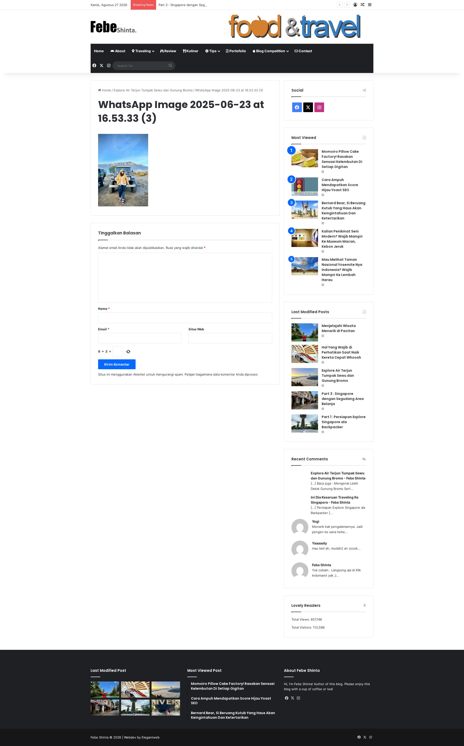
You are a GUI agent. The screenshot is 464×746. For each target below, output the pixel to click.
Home (99, 51)
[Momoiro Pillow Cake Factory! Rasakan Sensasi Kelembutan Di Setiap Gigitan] (304, 158)
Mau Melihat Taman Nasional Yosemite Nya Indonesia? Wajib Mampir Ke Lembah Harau (342, 269)
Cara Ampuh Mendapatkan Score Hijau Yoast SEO (340, 184)
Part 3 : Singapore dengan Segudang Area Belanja (196, 5)
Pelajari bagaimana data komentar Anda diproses (221, 374)
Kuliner (192, 51)
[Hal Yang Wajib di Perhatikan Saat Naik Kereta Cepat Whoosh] (304, 354)
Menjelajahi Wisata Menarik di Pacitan (339, 328)
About (119, 51)
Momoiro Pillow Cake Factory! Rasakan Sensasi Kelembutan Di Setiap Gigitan (342, 159)
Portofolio (237, 51)
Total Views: (301, 619)
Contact (305, 51)
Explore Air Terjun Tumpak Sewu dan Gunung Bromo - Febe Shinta (338, 475)
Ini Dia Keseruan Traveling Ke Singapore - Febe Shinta (334, 499)
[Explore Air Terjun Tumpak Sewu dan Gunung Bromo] (304, 377)
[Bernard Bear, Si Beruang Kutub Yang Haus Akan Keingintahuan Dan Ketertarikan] (304, 210)
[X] (293, 698)
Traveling (143, 51)
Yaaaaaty (319, 543)
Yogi (315, 521)
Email (103, 329)
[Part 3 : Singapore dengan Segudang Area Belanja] (304, 400)
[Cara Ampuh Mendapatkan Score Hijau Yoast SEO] (304, 186)
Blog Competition (270, 51)
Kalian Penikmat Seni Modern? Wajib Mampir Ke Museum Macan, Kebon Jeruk (342, 239)
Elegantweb (151, 737)
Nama (104, 309)
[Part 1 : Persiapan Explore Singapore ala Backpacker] (304, 423)
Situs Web (196, 329)
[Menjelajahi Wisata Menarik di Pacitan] (304, 332)
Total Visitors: (302, 627)
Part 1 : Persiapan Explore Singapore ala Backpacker (344, 421)
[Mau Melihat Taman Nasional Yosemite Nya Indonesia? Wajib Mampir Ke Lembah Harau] (304, 266)
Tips (213, 51)
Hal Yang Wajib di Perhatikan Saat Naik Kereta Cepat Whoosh (341, 352)
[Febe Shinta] (114, 27)
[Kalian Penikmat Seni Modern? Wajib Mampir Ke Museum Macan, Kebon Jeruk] (304, 238)
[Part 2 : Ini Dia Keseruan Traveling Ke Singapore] (166, 708)
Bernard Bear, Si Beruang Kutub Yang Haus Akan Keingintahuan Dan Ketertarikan (343, 211)
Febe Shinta (321, 565)
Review (170, 51)
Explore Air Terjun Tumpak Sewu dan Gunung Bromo (153, 90)
